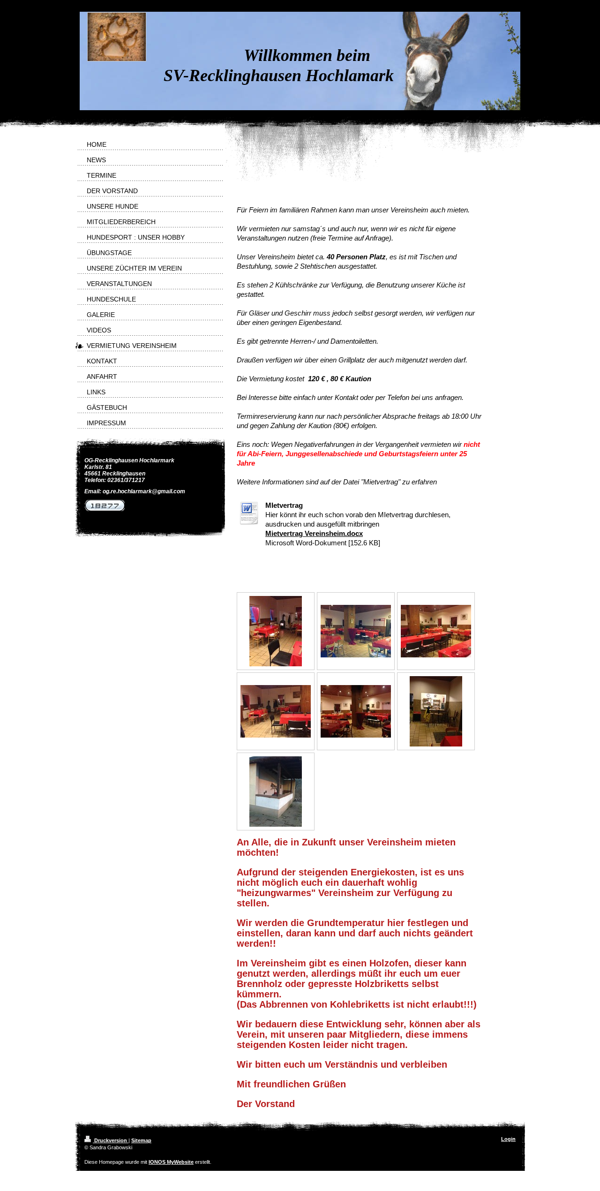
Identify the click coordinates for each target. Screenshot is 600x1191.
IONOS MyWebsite (171, 1162)
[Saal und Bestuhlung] (356, 631)
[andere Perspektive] (436, 631)
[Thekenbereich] (436, 711)
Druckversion (110, 1140)
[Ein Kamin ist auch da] (275, 631)
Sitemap (141, 1140)
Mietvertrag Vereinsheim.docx (314, 533)
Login (508, 1139)
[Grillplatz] (275, 791)
